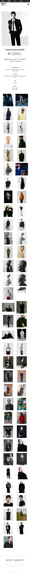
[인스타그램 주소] (9, 54)
